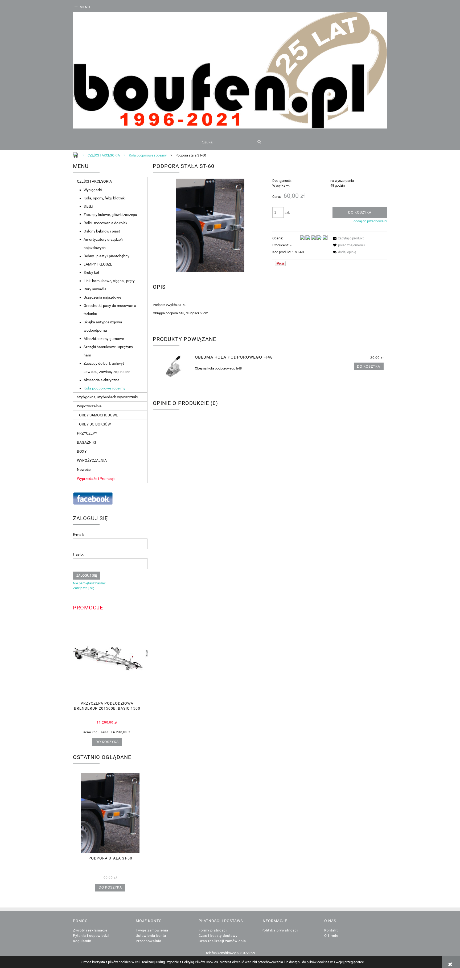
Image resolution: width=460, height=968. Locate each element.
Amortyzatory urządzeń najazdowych (103, 243)
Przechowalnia (148, 941)
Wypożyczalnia (89, 406)
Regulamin (82, 941)
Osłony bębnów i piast (102, 231)
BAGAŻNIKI (86, 442)
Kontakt (331, 930)
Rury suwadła (95, 289)
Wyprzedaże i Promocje (96, 478)
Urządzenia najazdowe (102, 297)
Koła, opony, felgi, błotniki (104, 198)
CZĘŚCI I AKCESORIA (94, 181)
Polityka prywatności (279, 930)
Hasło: (78, 554)
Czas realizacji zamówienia (222, 941)
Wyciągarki (93, 190)
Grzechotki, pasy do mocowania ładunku (110, 309)
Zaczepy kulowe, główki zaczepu (110, 214)
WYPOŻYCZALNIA (92, 460)
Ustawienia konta (151, 936)
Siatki (88, 206)
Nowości (84, 469)
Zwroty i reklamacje (90, 930)
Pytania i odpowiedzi (91, 936)
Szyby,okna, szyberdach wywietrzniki (107, 397)
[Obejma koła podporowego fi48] (173, 366)
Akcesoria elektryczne (101, 380)
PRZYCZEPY (87, 433)
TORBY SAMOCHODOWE (97, 415)
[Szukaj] (259, 142)
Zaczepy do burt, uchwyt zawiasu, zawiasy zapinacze (107, 367)
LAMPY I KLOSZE (98, 264)
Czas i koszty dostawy (218, 936)
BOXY (82, 451)
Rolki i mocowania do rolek (105, 223)
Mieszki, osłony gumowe (104, 338)
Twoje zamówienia (152, 930)
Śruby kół (91, 272)
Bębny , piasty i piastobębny (106, 256)
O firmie (331, 936)
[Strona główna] (230, 70)
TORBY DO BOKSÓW (94, 424)
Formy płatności (213, 930)
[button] (347, 238)
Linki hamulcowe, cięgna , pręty (109, 281)
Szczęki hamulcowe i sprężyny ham (108, 351)
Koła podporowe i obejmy (104, 388)
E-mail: (78, 534)
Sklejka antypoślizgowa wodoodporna (103, 326)
